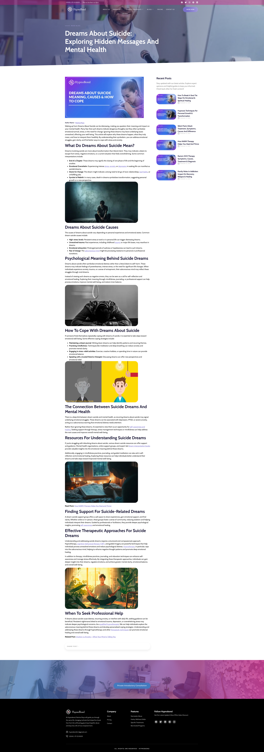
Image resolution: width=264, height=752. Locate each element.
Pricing (160, 9)
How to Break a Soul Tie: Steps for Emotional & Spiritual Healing (187, 98)
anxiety (112, 166)
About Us (106, 9)
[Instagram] (189, 2)
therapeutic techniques (120, 630)
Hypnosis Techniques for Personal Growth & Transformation (187, 113)
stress (107, 166)
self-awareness (86, 525)
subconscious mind (92, 251)
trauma (117, 242)
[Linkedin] (197, 2)
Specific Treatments (133, 9)
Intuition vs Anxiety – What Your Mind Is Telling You (95, 637)
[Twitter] (186, 2)
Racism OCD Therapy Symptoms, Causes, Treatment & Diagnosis (187, 158)
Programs (117, 9)
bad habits (144, 172)
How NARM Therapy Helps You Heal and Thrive (92, 506)
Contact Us (170, 9)
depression (122, 166)
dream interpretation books (139, 446)
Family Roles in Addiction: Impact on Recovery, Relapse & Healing (188, 174)
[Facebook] (182, 2)
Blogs (149, 9)
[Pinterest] (193, 2)
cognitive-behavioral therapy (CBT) (91, 544)
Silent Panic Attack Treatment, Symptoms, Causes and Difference (187, 128)
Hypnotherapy (129, 546)
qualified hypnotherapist (109, 624)
